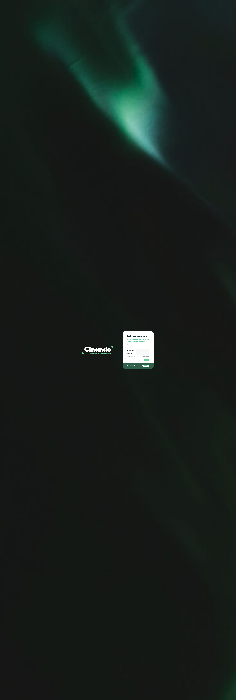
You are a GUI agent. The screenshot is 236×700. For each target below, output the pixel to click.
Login (146, 360)
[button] (118, 695)
